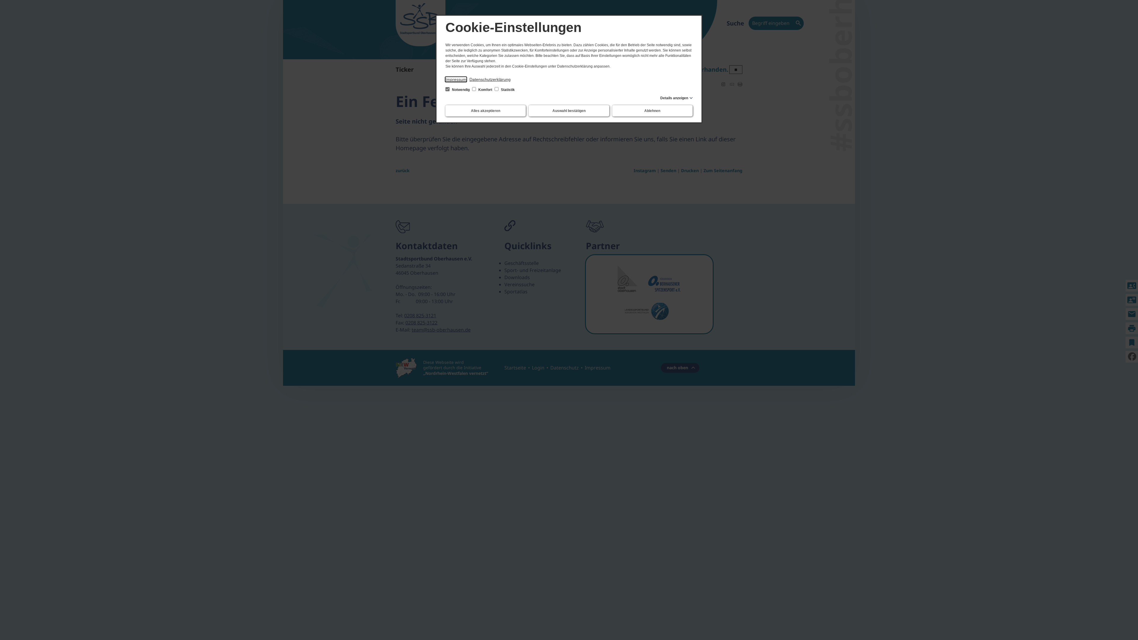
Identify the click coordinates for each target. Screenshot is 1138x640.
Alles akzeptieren (485, 111)
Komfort (485, 90)
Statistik (507, 90)
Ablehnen (652, 111)
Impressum (455, 79)
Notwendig (461, 90)
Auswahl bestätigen (569, 111)
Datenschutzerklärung (490, 79)
